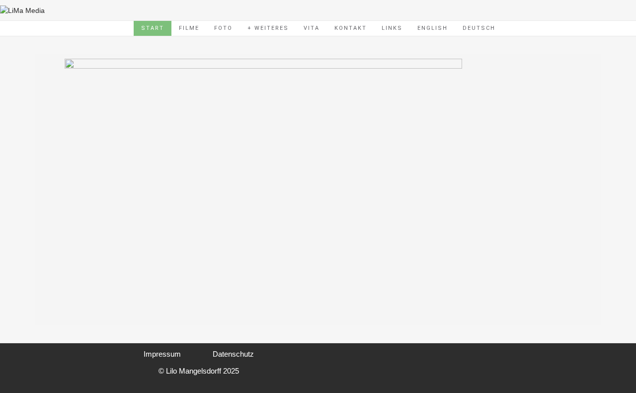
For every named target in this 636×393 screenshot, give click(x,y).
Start (152, 28)
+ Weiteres (268, 28)
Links (392, 28)
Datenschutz (233, 354)
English (432, 28)
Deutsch (479, 28)
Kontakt (350, 28)
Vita (311, 28)
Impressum (162, 354)
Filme (189, 28)
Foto (223, 28)
